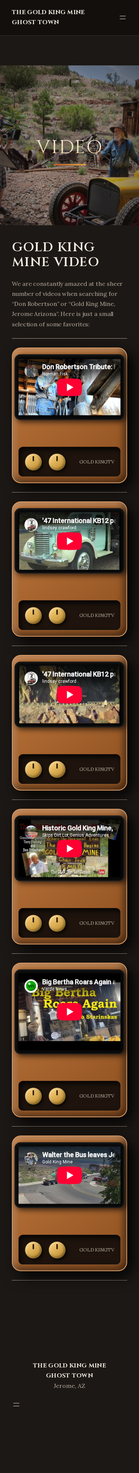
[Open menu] (122, 17)
